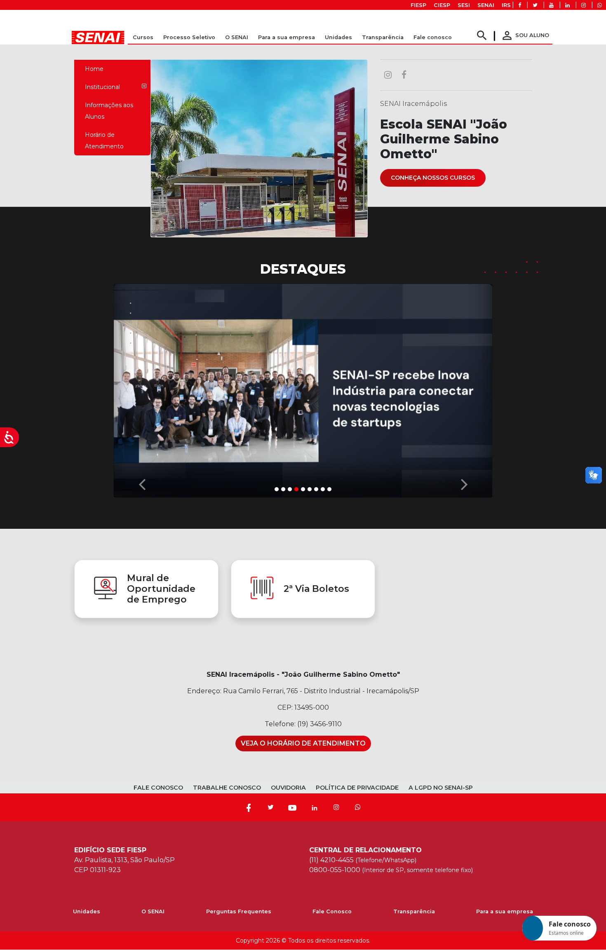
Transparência (414, 911)
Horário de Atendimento (104, 140)
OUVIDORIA (288, 787)
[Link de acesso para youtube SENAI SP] (551, 5)
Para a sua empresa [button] (286, 37)
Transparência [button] (383, 37)
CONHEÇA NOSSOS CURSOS (433, 177)
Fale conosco (432, 37)
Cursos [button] (143, 37)
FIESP (418, 5)
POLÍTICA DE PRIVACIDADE (357, 787)
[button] (141, 389)
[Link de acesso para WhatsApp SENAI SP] (599, 5)
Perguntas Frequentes (238, 911)
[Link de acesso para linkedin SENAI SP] (567, 5)
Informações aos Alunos (109, 110)
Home (94, 69)
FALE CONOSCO (158, 787)
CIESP (442, 5)
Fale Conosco (332, 911)
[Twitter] (270, 807)
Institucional (102, 87)
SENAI (485, 5)
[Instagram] (336, 807)
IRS (506, 5)
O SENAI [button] (236, 37)
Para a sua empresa (504, 911)
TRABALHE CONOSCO (227, 787)
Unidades (338, 37)
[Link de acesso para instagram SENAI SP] (583, 5)
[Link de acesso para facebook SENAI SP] (519, 5)
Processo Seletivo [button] (189, 37)
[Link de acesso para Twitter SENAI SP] (535, 5)
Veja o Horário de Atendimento (303, 743)
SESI (464, 5)
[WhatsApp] (358, 807)
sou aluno (524, 35)
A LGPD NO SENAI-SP (441, 787)
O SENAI (152, 911)
